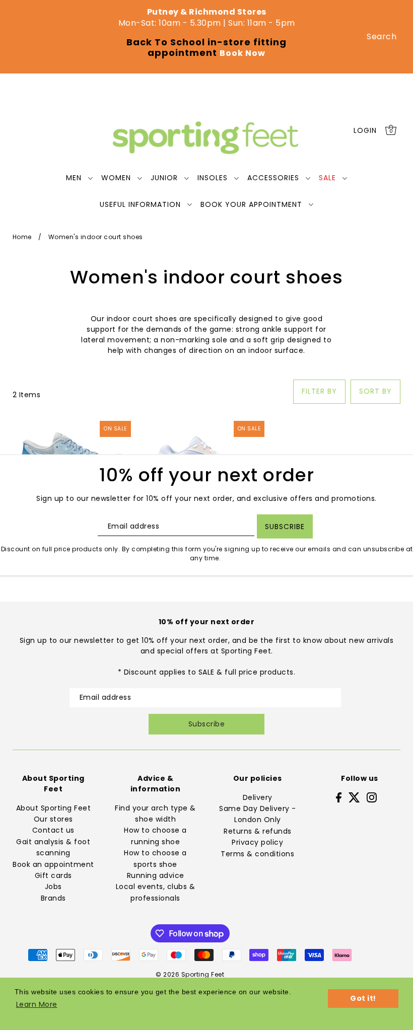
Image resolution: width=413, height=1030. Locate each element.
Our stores (53, 819)
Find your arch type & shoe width (155, 813)
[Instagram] (372, 797)
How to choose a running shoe (155, 835)
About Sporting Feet (53, 808)
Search (381, 36)
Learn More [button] (36, 1004)
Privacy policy (257, 842)
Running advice (155, 875)
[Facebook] (338, 797)
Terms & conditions (257, 854)
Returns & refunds (258, 831)
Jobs (53, 886)
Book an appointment (53, 864)
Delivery (257, 797)
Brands (53, 898)
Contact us (53, 830)
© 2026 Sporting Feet (190, 974)
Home (22, 237)
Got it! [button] (363, 998)
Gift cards (53, 875)
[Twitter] (354, 797)
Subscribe (206, 724)
